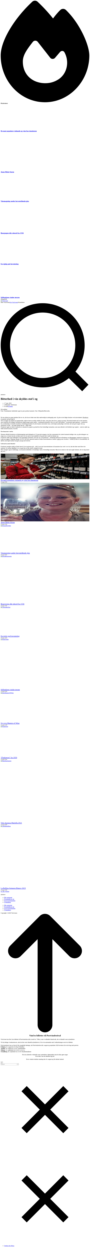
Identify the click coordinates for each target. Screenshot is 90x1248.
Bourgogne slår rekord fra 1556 (12, 233)
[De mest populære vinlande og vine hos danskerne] (45, 117)
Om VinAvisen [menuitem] (14, 302)
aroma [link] (59, 420)
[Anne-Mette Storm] (45, 151)
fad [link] (22, 441)
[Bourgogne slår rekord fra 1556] (45, 217)
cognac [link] (8, 439)
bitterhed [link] (14, 448)
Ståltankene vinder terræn (10, 297)
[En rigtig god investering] (45, 248)
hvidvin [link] (79, 437)
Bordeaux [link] (85, 417)
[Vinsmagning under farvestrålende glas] (45, 186)
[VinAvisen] (4, 301)
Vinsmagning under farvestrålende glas (15, 201)
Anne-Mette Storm (7, 172)
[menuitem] (5, 302)
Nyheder (10, 406)
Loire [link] (2, 439)
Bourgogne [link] (73, 437)
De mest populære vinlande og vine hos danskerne (19, 131)
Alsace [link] (85, 437)
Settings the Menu (9, 1246)
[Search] (18, 1064)
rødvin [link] (59, 439)
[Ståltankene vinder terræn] (45, 281)
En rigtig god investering (10, 264)
